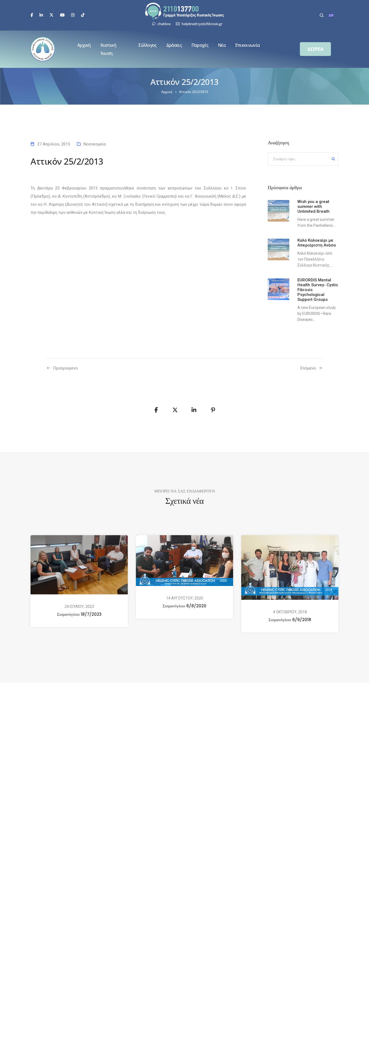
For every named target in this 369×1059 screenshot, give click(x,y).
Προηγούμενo (65, 368)
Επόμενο (308, 368)
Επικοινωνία (247, 45)
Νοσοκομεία (94, 144)
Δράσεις (174, 45)
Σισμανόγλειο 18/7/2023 (79, 614)
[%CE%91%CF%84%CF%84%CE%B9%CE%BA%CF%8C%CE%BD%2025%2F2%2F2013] (156, 410)
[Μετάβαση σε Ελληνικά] (331, 15)
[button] (315, 49)
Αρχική (84, 45)
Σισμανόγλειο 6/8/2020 (184, 606)
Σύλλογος (147, 45)
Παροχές (200, 45)
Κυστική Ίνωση (108, 49)
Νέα (222, 45)
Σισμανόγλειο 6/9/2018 (290, 619)
